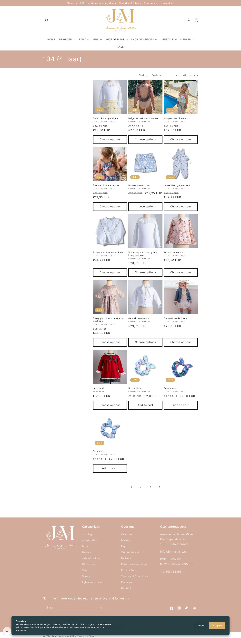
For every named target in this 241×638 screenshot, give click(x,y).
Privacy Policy (129, 570)
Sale (84, 570)
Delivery (126, 558)
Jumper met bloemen (175, 118)
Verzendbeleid (130, 552)
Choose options (110, 139)
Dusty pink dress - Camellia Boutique (108, 319)
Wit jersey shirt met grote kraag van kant (142, 253)
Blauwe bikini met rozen (106, 185)
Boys (85, 546)
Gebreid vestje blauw (176, 318)
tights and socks (92, 582)
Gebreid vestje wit (138, 318)
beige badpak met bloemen (143, 118)
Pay (123, 546)
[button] (47, 20)
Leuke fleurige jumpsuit (177, 185)
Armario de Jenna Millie (64, 636)
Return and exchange (134, 564)
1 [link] (131, 486)
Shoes (86, 576)
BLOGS (125, 540)
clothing (87, 534)
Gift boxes (88, 564)
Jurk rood (98, 388)
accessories (89, 540)
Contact (126, 588)
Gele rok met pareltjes (105, 118)
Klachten (126, 582)
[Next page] (159, 487)
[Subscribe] (101, 608)
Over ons (126, 534)
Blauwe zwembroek (139, 185)
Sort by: (143, 75)
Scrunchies (134, 388)
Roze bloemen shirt (174, 252)
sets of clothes (91, 558)
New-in (86, 552)
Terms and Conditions (134, 576)
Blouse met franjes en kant (108, 252)
